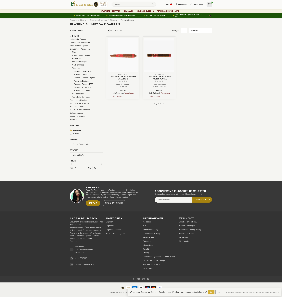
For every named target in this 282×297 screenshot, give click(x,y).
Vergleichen (183, 237)
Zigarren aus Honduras (79, 100)
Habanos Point (148, 268)
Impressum (147, 222)
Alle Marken (77, 130)
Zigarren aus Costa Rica (79, 103)
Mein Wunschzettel (186, 233)
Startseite (105, 11)
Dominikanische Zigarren (80, 42)
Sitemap (146, 253)
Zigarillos (128, 11)
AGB (144, 226)
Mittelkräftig (78, 155)
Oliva (74, 52)
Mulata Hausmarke (77, 116)
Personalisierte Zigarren (168, 11)
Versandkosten (129, 93)
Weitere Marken (78, 94)
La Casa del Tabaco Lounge (154, 261)
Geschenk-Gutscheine (151, 264)
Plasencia (114, 20)
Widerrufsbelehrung (150, 230)
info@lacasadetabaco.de (84, 264)
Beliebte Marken (76, 113)
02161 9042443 (81, 258)
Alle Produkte (184, 241)
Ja (211, 292)
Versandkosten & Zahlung (153, 237)
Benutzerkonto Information (189, 222)
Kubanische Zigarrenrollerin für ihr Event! (159, 257)
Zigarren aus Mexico (78, 107)
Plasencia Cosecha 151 (83, 75)
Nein (220, 292)
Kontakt (93, 203)
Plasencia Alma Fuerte (82, 87)
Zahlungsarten (148, 241)
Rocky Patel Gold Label (81, 97)
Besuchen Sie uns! (114, 203)
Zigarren (116, 11)
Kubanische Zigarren (78, 39)
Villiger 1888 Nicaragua (81, 55)
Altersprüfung (148, 245)
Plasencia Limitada (127, 20)
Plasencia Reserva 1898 (83, 84)
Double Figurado (80, 144)
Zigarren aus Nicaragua (98, 20)
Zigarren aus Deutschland (80, 110)
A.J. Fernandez (78, 65)
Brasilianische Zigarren (79, 46)
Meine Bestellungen (187, 226)
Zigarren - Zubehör (145, 11)
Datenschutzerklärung (151, 233)
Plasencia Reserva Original (84, 78)
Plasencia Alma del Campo (84, 90)
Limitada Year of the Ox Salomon (123, 77)
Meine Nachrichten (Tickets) (190, 230)
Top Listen (74, 119)
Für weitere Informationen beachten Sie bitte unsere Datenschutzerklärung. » (252, 292)
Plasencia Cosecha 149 (83, 71)
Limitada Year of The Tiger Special (159, 77)
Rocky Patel (76, 58)
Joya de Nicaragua (79, 62)
